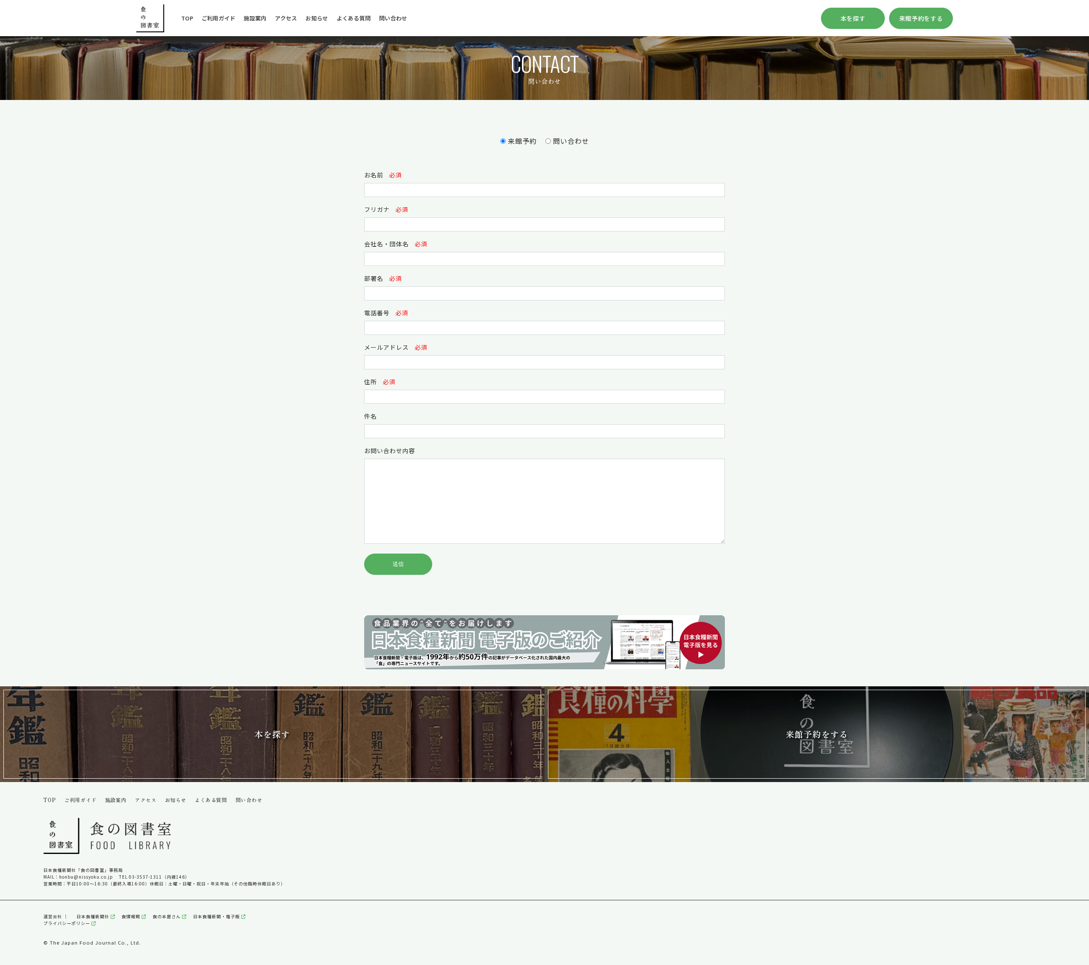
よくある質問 (353, 18)
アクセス (286, 18)
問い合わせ (393, 18)
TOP (187, 18)
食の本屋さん (167, 916)
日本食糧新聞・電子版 (217, 916)
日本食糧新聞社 (94, 916)
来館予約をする (921, 18)
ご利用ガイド (219, 18)
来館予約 (522, 141)
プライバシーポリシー (67, 923)
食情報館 (132, 916)
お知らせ (316, 18)
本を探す (853, 18)
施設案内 (255, 18)
